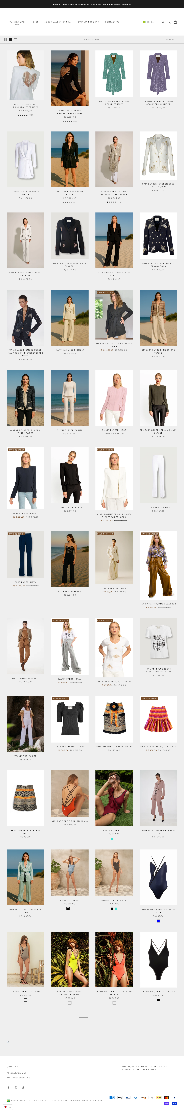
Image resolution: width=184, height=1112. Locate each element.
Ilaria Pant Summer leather (158, 604)
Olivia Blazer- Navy (25, 513)
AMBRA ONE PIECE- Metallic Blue (158, 911)
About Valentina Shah (58, 22)
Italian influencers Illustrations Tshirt (158, 670)
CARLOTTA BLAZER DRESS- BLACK (70, 193)
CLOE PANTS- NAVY (26, 582)
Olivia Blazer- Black (70, 507)
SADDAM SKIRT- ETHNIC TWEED (114, 747)
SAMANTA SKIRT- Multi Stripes (158, 747)
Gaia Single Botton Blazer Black (114, 274)
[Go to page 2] (100, 1014)
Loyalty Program (88, 22)
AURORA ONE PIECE (114, 830)
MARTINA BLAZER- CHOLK (69, 350)
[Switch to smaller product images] (10, 40)
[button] (7, 1107)
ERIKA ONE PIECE (69, 900)
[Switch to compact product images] (15, 40)
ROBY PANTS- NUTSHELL (25, 678)
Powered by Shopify (90, 1101)
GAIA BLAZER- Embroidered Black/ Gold (158, 264)
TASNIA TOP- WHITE (26, 756)
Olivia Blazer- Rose (114, 430)
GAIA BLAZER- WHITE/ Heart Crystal (25, 274)
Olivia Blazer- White (70, 430)
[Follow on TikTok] (23, 1087)
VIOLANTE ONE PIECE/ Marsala (70, 821)
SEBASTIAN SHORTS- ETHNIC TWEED (25, 831)
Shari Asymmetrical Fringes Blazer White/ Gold (114, 515)
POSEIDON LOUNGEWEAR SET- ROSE (158, 831)
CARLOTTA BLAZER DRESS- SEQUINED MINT (114, 102)
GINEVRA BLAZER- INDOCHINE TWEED (158, 351)
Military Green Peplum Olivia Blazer (158, 431)
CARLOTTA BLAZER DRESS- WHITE (26, 193)
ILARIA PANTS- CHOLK (114, 588)
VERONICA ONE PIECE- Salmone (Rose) (114, 993)
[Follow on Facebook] (8, 1087)
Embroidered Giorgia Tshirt (114, 682)
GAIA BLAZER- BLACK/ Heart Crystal (69, 264)
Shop (36, 22)
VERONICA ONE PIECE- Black (158, 992)
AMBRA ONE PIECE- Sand (25, 992)
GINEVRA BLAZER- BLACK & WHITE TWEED (25, 431)
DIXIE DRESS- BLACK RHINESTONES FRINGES (69, 112)
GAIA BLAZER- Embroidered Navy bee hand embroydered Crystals (25, 353)
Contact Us (112, 22)
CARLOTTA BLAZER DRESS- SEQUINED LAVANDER (158, 102)
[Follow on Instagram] (15, 1087)
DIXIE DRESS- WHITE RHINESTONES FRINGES (25, 105)
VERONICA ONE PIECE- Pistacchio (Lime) (70, 993)
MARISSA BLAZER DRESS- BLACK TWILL (114, 345)
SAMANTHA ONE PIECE (114, 900)
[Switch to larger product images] (5, 40)
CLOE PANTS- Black (69, 591)
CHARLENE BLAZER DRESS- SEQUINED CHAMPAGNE (114, 193)
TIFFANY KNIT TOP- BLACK (70, 747)
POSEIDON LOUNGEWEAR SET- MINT (25, 911)
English (38, 1101)
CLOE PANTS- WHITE (158, 507)
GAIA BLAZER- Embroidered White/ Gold (158, 185)
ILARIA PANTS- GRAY (70, 679)
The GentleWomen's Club (18, 1077)
